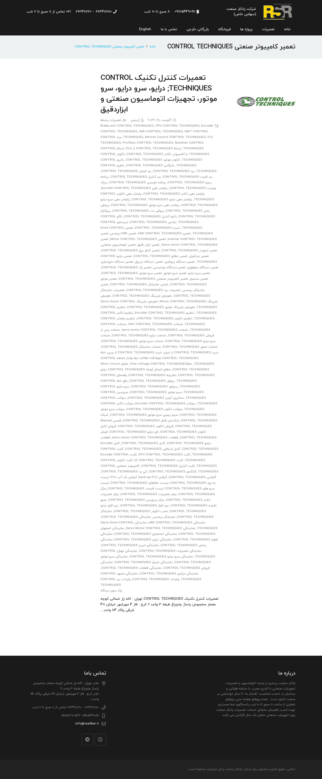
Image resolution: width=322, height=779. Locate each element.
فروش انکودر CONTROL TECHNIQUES (145, 426)
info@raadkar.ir (87, 723)
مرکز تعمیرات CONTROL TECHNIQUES (148, 494)
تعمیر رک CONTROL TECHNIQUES (126, 267)
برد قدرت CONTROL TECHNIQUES (187, 177)
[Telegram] (87, 739)
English (145, 29)
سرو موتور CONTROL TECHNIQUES (156, 392)
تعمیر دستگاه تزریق (149, 262)
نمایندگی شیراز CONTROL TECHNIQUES (143, 562)
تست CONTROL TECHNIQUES (157, 228)
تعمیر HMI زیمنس (123, 233)
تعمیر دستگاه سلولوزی (203, 267)
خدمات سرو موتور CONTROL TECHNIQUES (132, 341)
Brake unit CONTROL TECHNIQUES (127, 126)
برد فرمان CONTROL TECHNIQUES (126, 171)
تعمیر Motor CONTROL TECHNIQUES (138, 239)
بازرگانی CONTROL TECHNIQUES (150, 165)
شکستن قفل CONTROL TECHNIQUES (151, 420)
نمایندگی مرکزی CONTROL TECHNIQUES (169, 573)
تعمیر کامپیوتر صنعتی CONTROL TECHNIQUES (153, 279)
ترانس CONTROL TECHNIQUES (153, 222)
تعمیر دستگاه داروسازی (117, 262)
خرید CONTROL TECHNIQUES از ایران (191, 352)
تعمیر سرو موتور (175, 273)
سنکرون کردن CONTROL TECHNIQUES (156, 398)
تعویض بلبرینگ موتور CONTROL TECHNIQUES (161, 307)
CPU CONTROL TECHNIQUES (177, 126)
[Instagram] (100, 739)
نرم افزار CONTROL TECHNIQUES (144, 505)
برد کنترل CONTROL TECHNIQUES (135, 177)
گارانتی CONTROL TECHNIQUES (192, 477)
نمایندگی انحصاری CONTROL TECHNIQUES (145, 534)
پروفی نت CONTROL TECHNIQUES (138, 211)
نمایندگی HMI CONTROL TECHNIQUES (177, 522)
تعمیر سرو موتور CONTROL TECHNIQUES (131, 273)
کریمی (135, 120)
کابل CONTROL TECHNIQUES (143, 443)
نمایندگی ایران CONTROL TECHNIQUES (143, 539)
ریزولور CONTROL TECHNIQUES (154, 386)
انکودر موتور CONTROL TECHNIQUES (153, 160)
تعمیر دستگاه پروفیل (180, 262)
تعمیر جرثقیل (199, 256)
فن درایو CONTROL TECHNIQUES (133, 432)
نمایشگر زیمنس (164, 517)
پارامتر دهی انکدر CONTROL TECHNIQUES (174, 194)
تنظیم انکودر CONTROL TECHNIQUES (164, 318)
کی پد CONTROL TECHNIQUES (124, 471)
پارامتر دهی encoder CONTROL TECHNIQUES (134, 188)
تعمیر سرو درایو (199, 273)
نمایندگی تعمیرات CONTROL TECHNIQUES (170, 551)
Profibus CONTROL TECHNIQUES (148, 143)
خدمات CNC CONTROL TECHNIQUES (155, 324)
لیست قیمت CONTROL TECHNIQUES (135, 488)
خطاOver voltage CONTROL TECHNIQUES (161, 364)
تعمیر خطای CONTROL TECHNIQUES (160, 256)
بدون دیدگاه (108, 590)
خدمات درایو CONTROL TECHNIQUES (139, 335)
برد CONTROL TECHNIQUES (173, 171)
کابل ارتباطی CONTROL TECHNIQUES (152, 449)
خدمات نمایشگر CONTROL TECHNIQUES (131, 347)
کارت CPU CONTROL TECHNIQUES (164, 454)
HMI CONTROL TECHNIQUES (161, 131)
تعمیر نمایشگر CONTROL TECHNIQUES (139, 284)
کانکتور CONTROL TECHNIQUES (172, 471)
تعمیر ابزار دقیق (148, 245)
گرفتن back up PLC (153, 477)
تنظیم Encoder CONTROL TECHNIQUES (164, 313)
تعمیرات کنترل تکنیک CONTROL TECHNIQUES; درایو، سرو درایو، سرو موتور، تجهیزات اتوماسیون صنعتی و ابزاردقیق (158, 94)
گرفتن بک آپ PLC (124, 477)
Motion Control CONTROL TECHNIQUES (175, 137)
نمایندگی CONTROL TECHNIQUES (126, 517)
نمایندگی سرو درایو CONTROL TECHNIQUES (161, 556)
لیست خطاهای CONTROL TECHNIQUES (139, 483)
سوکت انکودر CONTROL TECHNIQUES (154, 409)
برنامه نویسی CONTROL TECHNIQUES (137, 182)
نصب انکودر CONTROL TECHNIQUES (141, 511)
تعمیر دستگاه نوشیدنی (169, 267)
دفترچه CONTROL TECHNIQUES (152, 375)
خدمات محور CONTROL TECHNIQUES (190, 347)
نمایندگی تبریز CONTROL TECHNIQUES (130, 545)
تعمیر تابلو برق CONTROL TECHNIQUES (130, 250)
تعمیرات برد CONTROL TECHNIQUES (153, 290)
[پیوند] (278, 12)
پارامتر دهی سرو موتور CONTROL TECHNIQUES (145, 205)
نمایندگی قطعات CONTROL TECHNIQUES (131, 568)
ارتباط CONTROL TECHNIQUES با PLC (154, 148)
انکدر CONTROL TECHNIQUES (149, 154)
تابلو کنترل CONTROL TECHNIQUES (150, 216)
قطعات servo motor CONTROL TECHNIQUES (145, 437)
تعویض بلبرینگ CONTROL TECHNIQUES (142, 296)
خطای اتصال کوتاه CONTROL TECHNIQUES (139, 369)
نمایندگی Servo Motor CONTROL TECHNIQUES (160, 528)
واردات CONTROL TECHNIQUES (155, 579)
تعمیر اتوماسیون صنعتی (118, 245)
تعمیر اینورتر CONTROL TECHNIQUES (189, 250)
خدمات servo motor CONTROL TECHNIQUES (155, 330)
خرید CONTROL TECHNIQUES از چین (134, 352)
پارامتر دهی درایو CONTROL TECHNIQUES (162, 199)
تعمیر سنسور (199, 279)
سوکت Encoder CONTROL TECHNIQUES (165, 403)
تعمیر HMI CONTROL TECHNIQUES (164, 233)
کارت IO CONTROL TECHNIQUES (158, 460)
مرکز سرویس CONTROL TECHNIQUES (136, 500)
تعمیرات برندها (110, 120)
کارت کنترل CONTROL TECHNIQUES (168, 466)
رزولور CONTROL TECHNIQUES (152, 381)
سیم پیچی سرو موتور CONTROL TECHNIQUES (144, 415)
